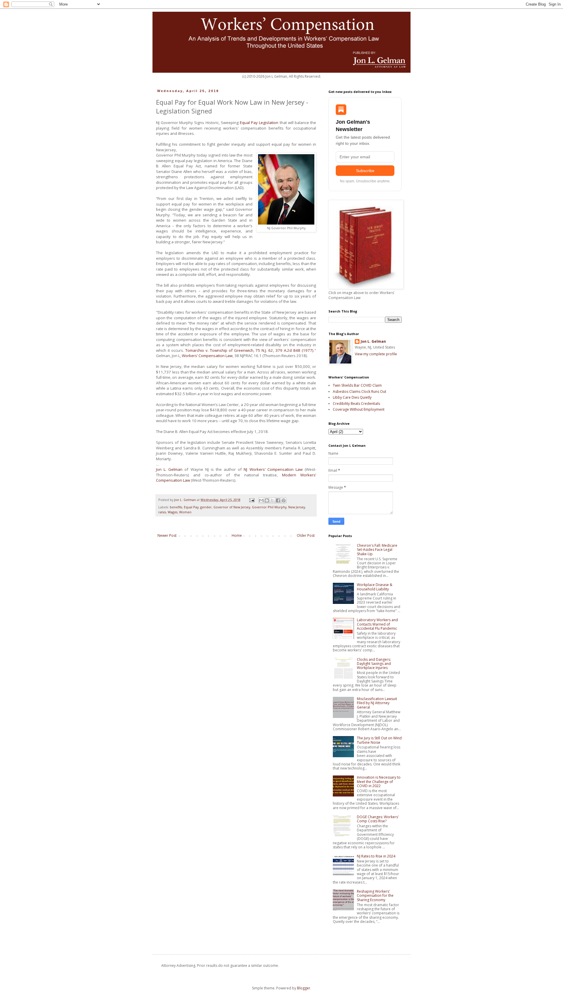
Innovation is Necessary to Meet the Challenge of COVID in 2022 (379, 781)
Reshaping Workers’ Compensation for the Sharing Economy (375, 895)
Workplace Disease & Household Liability (374, 586)
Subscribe (365, 170)
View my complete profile (376, 353)
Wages (172, 512)
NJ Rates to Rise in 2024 (376, 856)
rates (162, 512)
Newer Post (167, 535)
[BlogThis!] (267, 500)
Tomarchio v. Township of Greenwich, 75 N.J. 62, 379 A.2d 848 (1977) (249, 350)
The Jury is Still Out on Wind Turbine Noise (379, 740)
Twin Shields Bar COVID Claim (357, 385)
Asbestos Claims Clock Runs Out (359, 391)
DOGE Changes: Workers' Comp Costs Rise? (378, 818)
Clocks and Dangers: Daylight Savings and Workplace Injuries (374, 663)
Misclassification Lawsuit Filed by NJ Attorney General (377, 703)
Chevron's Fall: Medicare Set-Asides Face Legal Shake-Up (377, 549)
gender (206, 507)
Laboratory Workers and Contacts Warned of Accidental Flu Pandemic (377, 624)
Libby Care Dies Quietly (352, 397)
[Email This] (261, 500)
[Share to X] (272, 500)
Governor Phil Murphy (269, 507)
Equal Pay (191, 507)
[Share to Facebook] (278, 500)
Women (185, 512)
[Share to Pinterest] (283, 500)
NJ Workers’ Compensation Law (273, 469)
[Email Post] (251, 499)
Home (237, 535)
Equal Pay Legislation (259, 122)
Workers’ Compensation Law (207, 355)
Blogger (303, 988)
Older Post (306, 535)
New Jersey (296, 507)
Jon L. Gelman (169, 469)
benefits (176, 507)
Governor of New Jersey (231, 507)
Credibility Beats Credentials (356, 403)
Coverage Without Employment (358, 409)
